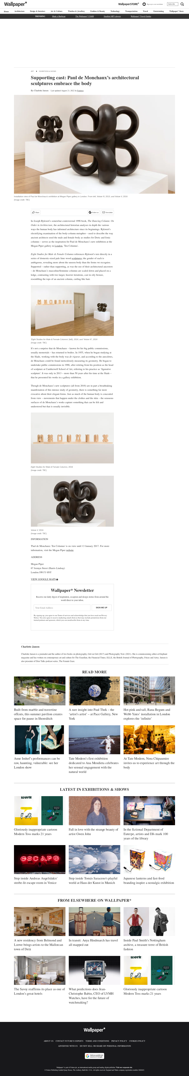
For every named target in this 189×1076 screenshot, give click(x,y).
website (70, 550)
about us (48, 1041)
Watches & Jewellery (76, 11)
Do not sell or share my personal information (105, 1046)
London (58, 245)
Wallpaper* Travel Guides (141, 16)
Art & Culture (56, 11)
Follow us (95, 212)
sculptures (77, 258)
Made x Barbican (58, 16)
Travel (145, 11)
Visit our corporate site (124, 1067)
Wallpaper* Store (176, 11)
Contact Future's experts (69, 1041)
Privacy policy (119, 1041)
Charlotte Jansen (41, 90)
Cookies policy (137, 1041)
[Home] (6, 11)
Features (80, 90)
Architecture (19, 11)
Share (37, 212)
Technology (115, 11)
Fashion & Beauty (97, 11)
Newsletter (109, 212)
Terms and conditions (97, 1041)
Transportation (131, 11)
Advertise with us (68, 1046)
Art (32, 71)
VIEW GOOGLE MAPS (43, 579)
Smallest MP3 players (112, 16)
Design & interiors (37, 11)
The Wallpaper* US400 (84, 16)
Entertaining (158, 11)
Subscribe (171, 4)
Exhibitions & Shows (47, 71)
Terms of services (64, 615)
